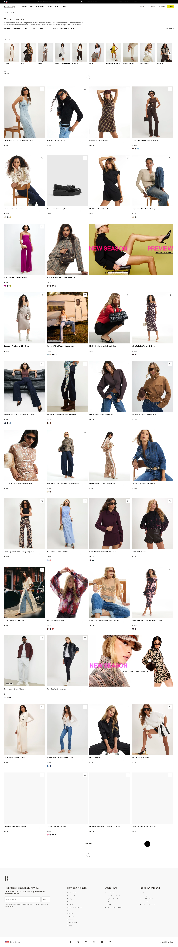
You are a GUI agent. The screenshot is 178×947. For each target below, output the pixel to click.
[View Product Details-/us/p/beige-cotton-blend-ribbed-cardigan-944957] (152, 180)
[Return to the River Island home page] (11, 6)
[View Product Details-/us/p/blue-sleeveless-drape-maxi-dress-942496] (67, 523)
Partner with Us (144, 902)
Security (107, 902)
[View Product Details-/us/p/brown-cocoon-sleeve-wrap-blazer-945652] (109, 386)
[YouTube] (102, 942)
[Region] (6, 2)
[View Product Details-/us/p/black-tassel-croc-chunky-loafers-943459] (67, 180)
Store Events (70, 919)
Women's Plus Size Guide (74, 908)
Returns (69, 902)
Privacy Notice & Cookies (112, 899)
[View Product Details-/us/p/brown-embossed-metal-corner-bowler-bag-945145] (67, 249)
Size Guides (70, 905)
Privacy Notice (9, 906)
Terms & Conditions (110, 893)
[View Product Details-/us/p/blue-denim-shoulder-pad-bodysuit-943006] (152, 455)
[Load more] (88, 847)
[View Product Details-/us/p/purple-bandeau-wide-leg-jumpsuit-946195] (24, 249)
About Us (142, 893)
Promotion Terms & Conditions (113, 896)
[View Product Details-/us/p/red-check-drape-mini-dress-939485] (109, 112)
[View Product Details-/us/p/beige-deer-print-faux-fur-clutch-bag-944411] (152, 798)
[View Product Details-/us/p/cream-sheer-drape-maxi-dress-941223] (24, 729)
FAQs (68, 911)
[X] (78, 942)
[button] (24, 144)
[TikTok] (109, 942)
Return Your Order (72, 896)
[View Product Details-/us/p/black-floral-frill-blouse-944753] (152, 523)
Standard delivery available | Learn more (50, 1)
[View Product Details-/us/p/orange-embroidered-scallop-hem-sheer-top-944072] (109, 592)
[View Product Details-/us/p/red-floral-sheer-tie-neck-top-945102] (67, 592)
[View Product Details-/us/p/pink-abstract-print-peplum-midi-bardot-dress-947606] (152, 592)
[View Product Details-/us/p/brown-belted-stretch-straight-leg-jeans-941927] (152, 112)
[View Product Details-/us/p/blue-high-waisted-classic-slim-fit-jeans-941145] (67, 729)
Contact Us (70, 914)
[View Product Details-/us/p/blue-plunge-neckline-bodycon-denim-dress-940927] (24, 112)
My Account (70, 916)
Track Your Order (72, 893)
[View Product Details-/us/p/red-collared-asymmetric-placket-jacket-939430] (109, 523)
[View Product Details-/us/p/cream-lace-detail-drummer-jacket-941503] (24, 180)
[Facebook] (70, 942)
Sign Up (45, 899)
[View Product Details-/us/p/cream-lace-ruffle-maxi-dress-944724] (24, 592)
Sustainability (143, 896)
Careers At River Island (146, 899)
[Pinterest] (94, 942)
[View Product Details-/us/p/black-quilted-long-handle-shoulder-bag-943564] (109, 317)
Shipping (69, 899)
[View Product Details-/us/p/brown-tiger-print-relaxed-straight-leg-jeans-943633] (24, 523)
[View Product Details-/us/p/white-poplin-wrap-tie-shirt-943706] (152, 729)
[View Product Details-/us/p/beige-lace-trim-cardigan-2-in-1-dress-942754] (24, 317)
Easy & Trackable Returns (89, 1)
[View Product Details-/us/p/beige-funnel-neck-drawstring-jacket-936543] (152, 386)
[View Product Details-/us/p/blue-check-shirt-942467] (109, 729)
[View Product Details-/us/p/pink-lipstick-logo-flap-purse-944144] (67, 798)
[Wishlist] (42, 89)
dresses (71, 25)
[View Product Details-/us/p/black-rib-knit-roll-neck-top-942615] (67, 112)
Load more (88, 843)
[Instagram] (86, 942)
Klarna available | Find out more (127, 1)
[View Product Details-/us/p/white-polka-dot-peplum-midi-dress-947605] (152, 317)
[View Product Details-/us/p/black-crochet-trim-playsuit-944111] (109, 180)
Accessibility (108, 905)
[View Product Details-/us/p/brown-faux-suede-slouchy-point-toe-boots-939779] (67, 386)
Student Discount (72, 922)
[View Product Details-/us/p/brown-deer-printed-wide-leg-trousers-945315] (109, 455)
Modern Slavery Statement (147, 905)
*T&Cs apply (8, 904)
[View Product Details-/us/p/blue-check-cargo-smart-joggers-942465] (24, 798)
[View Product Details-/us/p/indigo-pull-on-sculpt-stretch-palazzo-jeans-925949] (24, 386)
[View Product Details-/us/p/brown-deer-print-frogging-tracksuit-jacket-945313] (24, 455)
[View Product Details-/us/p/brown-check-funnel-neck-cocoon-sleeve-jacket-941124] (67, 455)
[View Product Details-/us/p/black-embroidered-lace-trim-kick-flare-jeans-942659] (109, 798)
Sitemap (69, 925)
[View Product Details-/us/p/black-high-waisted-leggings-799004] (67, 661)
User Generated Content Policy (113, 908)
